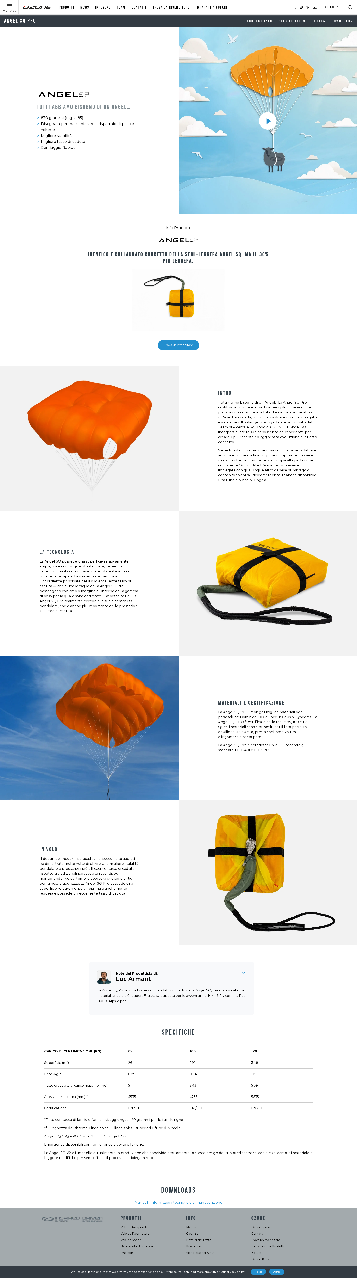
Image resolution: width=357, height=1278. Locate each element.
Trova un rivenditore (178, 345)
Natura (256, 1253)
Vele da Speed (131, 1240)
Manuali (191, 1227)
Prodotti (66, 7)
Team (121, 7)
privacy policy (235, 1271)
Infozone (103, 7)
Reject (258, 1271)
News (84, 7)
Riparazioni (194, 1246)
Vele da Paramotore (135, 1233)
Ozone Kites (260, 1259)
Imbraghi (127, 1253)
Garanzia (192, 1233)
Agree (276, 1271)
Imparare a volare (212, 7)
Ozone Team (260, 1227)
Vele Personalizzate (200, 1253)
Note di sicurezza (198, 1240)
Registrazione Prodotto (268, 1246)
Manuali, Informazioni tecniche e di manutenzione (178, 1202)
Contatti (139, 7)
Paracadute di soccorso (137, 1246)
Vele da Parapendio (134, 1227)
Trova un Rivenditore (171, 7)
